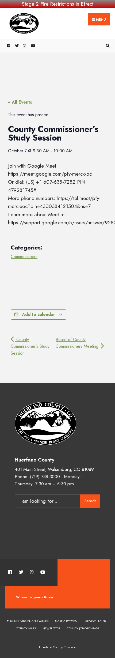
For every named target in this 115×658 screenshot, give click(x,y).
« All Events (20, 102)
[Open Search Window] (107, 46)
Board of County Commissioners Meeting (78, 343)
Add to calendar (38, 314)
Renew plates (95, 621)
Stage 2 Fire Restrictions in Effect (57, 3)
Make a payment (67, 621)
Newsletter (51, 628)
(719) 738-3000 (45, 476)
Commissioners (24, 257)
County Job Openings (83, 628)
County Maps (26, 628)
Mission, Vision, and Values (27, 621)
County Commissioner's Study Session (30, 346)
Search (90, 501)
